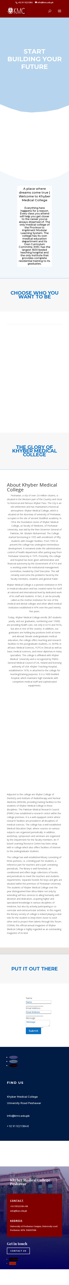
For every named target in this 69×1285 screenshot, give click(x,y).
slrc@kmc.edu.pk (19, 1277)
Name (29, 998)
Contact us (18, 1251)
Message (30, 1018)
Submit (33, 1030)
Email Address (33, 1008)
